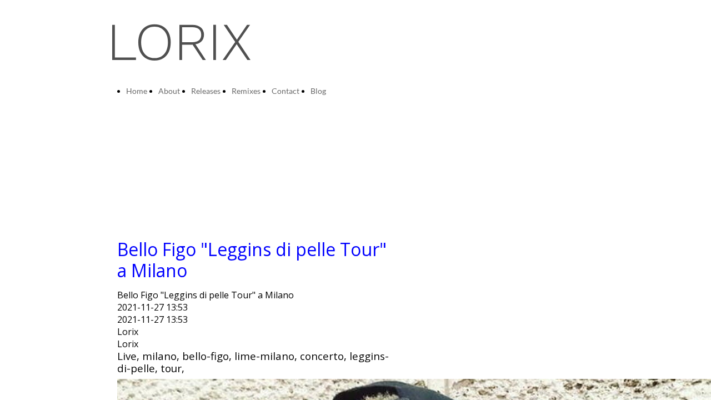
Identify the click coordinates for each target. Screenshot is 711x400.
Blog (318, 91)
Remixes (246, 91)
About (169, 91)
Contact (285, 91)
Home (136, 91)
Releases (206, 91)
